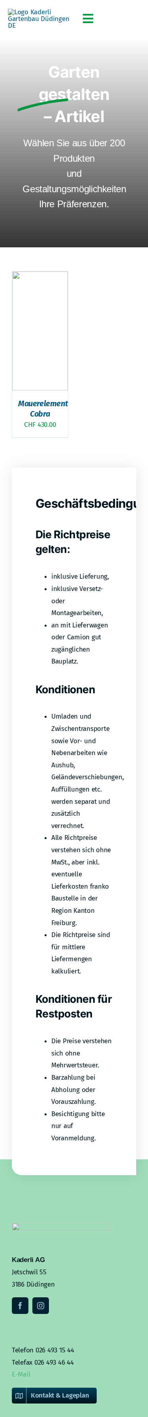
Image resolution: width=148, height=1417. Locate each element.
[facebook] (20, 1305)
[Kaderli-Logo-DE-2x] (41, 12)
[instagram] (40, 1305)
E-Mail (21, 1374)
